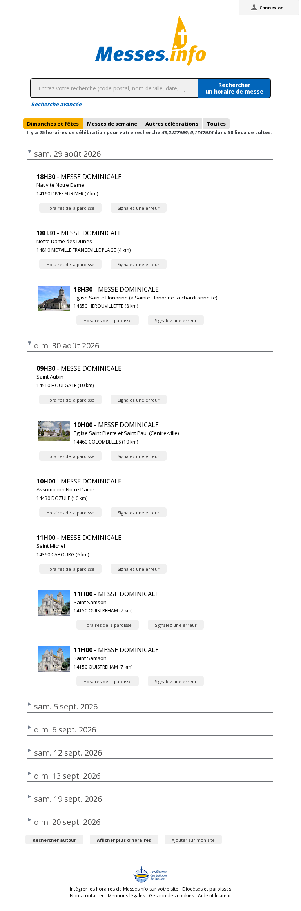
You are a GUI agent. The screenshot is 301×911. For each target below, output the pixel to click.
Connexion (271, 8)
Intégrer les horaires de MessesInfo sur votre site (124, 889)
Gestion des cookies (171, 895)
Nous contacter (87, 895)
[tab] (53, 123)
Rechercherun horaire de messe (234, 88)
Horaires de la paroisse (70, 208)
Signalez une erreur (139, 208)
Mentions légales (126, 895)
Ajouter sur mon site (193, 840)
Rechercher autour (54, 840)
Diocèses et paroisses (206, 889)
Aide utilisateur (214, 895)
